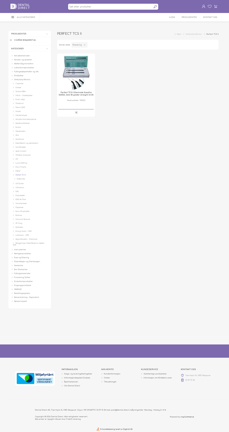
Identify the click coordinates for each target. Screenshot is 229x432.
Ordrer (107, 378)
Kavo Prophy (21, 167)
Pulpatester (20, 195)
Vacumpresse (21, 203)
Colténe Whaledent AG (25, 40)
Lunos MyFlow (21, 163)
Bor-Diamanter (21, 269)
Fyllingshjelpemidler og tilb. (26, 72)
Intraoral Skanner (23, 219)
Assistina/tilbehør (23, 123)
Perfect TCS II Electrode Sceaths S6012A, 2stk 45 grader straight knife (76, 94)
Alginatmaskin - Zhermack (26, 239)
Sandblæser (21, 147)
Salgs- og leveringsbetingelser (78, 374)
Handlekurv (216, 6)
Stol (17, 135)
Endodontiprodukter (23, 281)
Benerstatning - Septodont (26, 297)
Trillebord (19, 103)
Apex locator (21, 151)
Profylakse (18, 76)
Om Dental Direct (72, 386)
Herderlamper (21, 115)
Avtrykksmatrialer (22, 56)
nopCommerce (187, 417)
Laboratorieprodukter (24, 68)
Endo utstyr (20, 99)
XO (17, 159)
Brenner (19, 215)
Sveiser (18, 87)
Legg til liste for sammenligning (76, 112)
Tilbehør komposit (23, 155)
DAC (17, 191)
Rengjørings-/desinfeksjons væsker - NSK (29, 244)
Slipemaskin (20, 131)
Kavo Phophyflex (23, 211)
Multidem (19, 227)
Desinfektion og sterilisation (27, 143)
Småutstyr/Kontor (22, 80)
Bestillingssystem (22, 293)
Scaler (18, 111)
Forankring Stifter (22, 277)
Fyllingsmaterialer (22, 273)
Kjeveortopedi (20, 301)
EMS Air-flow (21, 199)
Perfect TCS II (21, 175)
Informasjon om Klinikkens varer (158, 378)
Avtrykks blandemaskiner (26, 119)
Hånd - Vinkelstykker (24, 95)
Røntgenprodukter (22, 254)
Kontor (18, 127)
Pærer (18, 171)
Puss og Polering (21, 258)
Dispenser (19, 207)
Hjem (179, 34)
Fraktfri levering (73, 419)
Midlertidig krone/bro (23, 64)
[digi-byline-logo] (98, 429)
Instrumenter (20, 250)
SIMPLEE (18, 289)
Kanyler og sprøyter (23, 60)
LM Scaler (20, 183)
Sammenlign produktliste (155, 374)
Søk (155, 7)
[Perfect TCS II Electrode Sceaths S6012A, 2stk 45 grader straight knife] (76, 72)
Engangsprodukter (22, 285)
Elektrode (21, 179)
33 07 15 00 (101, 410)
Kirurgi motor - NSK (24, 231)
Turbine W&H (21, 91)
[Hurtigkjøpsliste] (210, 6)
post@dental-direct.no (121, 410)
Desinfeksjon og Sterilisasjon (27, 261)
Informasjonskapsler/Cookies (77, 378)
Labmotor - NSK (22, 235)
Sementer (18, 265)
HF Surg (19, 223)
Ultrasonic (20, 187)
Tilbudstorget (110, 382)
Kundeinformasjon (112, 374)
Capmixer (19, 83)
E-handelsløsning (107, 429)
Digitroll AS (128, 429)
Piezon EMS (20, 107)
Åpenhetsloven (71, 382)
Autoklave (20, 139)
